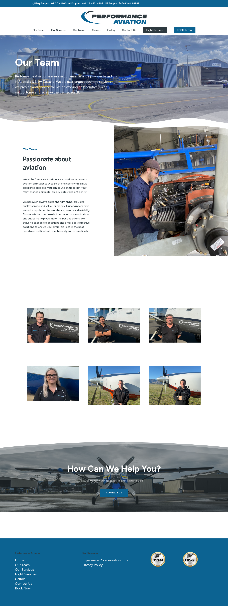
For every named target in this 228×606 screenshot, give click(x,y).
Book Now (23, 588)
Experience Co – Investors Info (105, 560)
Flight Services (26, 574)
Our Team (22, 565)
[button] (53, 325)
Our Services (24, 569)
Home (19, 560)
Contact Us (23, 583)
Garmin (20, 579)
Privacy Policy (92, 565)
